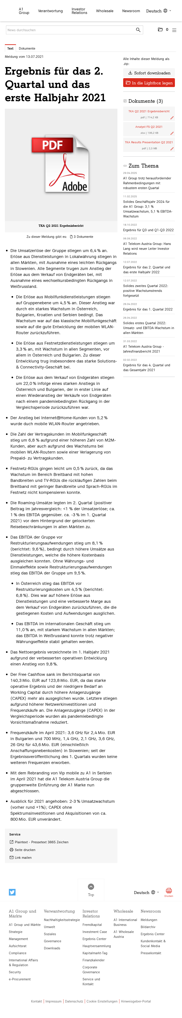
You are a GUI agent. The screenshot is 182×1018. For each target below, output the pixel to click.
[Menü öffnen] (174, 30)
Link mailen (23, 857)
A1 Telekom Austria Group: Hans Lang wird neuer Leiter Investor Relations (147, 248)
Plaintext (21, 842)
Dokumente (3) (143, 100)
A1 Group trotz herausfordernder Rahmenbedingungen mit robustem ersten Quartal (147, 183)
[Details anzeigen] (61, 165)
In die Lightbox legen (149, 83)
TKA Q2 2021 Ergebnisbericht (61, 225)
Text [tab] (10, 48)
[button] (163, 30)
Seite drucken (25, 850)
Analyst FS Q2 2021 (149, 126)
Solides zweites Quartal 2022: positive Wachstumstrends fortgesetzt (145, 290)
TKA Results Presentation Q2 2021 (149, 142)
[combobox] (158, 11)
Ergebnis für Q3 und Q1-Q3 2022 (148, 230)
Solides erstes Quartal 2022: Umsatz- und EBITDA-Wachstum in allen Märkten (148, 328)
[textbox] (158, 11)
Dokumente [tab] (27, 48)
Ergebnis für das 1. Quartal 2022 (148, 309)
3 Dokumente (83, 237)
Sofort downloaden (149, 73)
